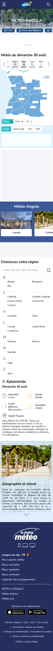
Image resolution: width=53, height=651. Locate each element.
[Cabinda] (6, 74)
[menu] (4, 4)
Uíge (10, 363)
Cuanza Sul (38, 301)
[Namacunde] (18, 114)
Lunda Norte (38, 326)
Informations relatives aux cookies (27, 627)
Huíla (35, 316)
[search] (48, 4)
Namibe (12, 352)
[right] (48, 64)
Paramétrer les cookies (41, 632)
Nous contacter (11, 574)
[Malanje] (20, 87)
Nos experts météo (13, 559)
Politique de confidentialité (16, 631)
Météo (3, 10)
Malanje (12, 341)
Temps (6, 121)
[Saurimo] (34, 88)
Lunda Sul (13, 330)
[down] (26, 515)
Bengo (11, 281)
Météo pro (8, 598)
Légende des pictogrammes (18, 579)
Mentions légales (13, 622)
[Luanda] (10, 85)
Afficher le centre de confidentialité (28, 636)
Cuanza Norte (15, 301)
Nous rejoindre (10, 569)
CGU (25, 622)
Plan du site (42, 622)
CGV (32, 622)
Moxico (36, 341)
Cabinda (12, 296)
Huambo (12, 316)
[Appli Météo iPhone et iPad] (15, 612)
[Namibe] (6, 107)
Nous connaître (11, 564)
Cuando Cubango (41, 296)
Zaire (10, 373)
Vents (17, 121)
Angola (9, 10)
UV (27, 121)
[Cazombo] (42, 96)
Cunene (12, 305)
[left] (4, 64)
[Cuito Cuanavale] (29, 107)
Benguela (37, 281)
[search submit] (49, 270)
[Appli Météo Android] (37, 612)
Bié (9, 286)
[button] (11, 85)
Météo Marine (10, 594)
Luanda (11, 326)
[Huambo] (18, 98)
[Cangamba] (32, 102)
